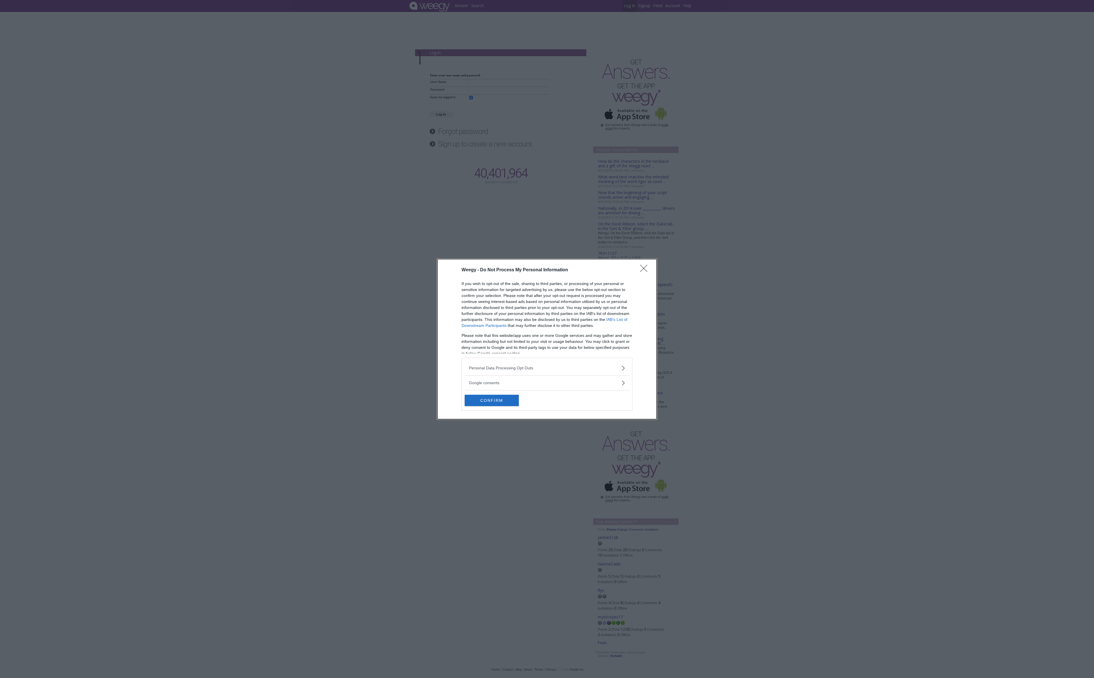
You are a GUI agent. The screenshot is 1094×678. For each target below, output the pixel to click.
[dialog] (547, 339)
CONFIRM (491, 400)
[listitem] (547, 368)
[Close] (645, 270)
